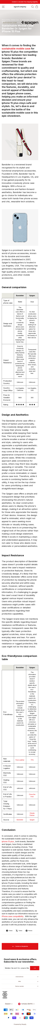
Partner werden (19, 986)
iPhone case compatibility (13, 916)
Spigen (32, 820)
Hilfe (19, 981)
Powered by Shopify (20, 1024)
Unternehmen (19, 976)
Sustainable (25, 20)
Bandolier (20, 820)
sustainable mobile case (16, 48)
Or (20, 20)
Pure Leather (20, 760)
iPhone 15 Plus (6, 20)
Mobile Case (15, 20)
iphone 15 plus (8, 841)
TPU (32, 760)
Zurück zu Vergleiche (21, 946)
